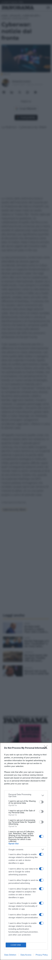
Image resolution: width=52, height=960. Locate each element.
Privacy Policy (42, 955)
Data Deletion (10, 955)
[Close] (46, 748)
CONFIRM (16, 945)
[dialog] (26, 851)
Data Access (26, 955)
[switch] (41, 802)
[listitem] (26, 795)
